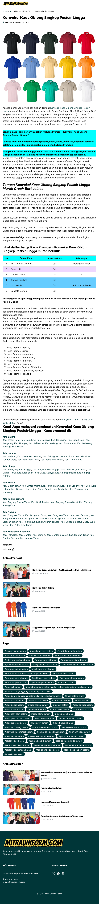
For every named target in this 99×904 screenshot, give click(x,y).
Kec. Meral (81, 456)
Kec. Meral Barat (73, 459)
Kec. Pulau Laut (27, 522)
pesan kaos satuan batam (42, 736)
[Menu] (94, 3)
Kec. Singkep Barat (76, 469)
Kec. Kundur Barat (65, 456)
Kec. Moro (22, 456)
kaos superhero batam (71, 718)
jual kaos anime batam (17, 669)
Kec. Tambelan (60, 489)
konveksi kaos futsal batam (19, 732)
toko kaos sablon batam (77, 750)
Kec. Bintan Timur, (12, 486)
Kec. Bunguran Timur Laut (61, 515)
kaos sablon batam (45, 718)
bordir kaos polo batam (70, 651)
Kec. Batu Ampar (67, 443)
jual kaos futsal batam (44, 678)
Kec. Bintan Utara (31, 486)
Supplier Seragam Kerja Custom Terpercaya (53, 627)
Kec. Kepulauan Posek (28, 472)
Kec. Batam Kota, (12, 440)
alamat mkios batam (16, 651)
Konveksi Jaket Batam (43, 588)
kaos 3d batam (66, 682)
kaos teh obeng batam (17, 727)
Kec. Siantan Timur (79, 535)
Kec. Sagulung (28, 440)
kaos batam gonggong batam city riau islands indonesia (33, 696)
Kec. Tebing (49, 456)
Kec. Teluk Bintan (50, 486)
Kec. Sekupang (59, 440)
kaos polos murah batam (18, 718)
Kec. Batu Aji (43, 440)
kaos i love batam (60, 709)
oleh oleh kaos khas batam (51, 732)
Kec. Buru (22, 459)
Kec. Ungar (57, 459)
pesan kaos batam (15, 736)
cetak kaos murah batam (68, 655)
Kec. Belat (45, 459)
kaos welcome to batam (45, 727)
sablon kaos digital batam (69, 741)
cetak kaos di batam (41, 655)
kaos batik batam (62, 700)
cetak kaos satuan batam (18, 660)
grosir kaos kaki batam (17, 664)
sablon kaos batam (15, 741)
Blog (11, 11)
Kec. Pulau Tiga (53, 518)
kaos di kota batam (83, 705)
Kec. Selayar (47, 472)
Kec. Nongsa (20, 443)
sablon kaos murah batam (47, 745)
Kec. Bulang (18, 446)
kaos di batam (61, 705)
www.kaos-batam (14, 754)
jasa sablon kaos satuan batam (78, 664)
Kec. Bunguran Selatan (32, 518)
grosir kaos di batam (46, 660)
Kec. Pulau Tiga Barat (21, 525)
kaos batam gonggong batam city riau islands (28, 691)
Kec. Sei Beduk (36, 443)
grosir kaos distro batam (74, 660)
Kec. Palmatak (10, 535)
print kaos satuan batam (72, 736)
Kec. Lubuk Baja (76, 440)
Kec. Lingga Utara (56, 469)
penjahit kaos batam (80, 732)
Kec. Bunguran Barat (35, 515)
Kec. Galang (51, 443)
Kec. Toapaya (76, 489)
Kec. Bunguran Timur (13, 515)
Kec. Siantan (25, 535)
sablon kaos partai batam (78, 745)
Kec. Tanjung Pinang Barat (64, 502)
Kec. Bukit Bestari (40, 502)
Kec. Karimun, (10, 456)
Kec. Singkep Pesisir (65, 472)
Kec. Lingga (25, 469)
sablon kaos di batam (40, 741)
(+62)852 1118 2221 (71, 419)
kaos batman (82, 700)
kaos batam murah (15, 700)
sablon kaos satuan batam (18, 750)
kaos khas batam (83, 709)
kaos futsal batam (14, 709)
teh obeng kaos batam (48, 750)
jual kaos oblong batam (72, 678)
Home (5, 11)
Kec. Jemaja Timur (29, 538)
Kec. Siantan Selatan (57, 535)
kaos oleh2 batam (41, 714)
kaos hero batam (37, 709)
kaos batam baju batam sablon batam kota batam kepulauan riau (59, 687)
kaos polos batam (64, 714)
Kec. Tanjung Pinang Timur (16, 502)
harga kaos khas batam (45, 664)
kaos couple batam (39, 705)
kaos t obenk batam (63, 723)
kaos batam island (75, 696)
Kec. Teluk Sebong (70, 486)
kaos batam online (39, 700)
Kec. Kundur (35, 456)
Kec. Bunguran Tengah (48, 522)
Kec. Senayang (10, 469)
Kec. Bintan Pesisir (42, 489)
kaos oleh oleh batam (16, 714)
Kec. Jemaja (39, 535)
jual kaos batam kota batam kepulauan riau (27, 673)
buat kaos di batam (15, 655)
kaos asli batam (13, 687)
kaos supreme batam (16, 723)
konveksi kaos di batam (74, 727)
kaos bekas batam (15, 705)
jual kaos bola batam (64, 673)
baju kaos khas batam (42, 651)
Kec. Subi (67, 518)
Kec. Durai (34, 459)
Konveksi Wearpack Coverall (46, 608)
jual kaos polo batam (16, 682)
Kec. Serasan (82, 515)
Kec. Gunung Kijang (21, 489)
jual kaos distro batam (17, 678)
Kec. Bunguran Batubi (72, 522)
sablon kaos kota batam (17, 745)
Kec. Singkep (39, 469)
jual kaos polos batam (43, 682)
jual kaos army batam (44, 669)
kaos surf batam (40, 723)
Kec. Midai (78, 518)
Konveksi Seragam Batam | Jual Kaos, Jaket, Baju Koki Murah (61, 570)
